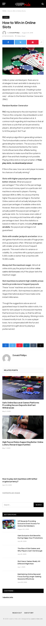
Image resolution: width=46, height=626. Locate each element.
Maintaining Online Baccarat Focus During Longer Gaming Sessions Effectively (29, 576)
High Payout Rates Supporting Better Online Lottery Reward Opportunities (22, 443)
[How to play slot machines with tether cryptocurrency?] (23, 464)
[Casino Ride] (23, 4)
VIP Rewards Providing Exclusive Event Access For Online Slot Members (29, 523)
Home (4, 11)
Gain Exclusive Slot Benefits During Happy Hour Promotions (30, 536)
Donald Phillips (14, 33)
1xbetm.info (7, 597)
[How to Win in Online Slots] (23, 61)
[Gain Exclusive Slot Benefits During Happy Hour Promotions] (8, 538)
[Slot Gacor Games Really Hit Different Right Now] (8, 564)
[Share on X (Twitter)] (20, 42)
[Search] (42, 4)
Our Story (29, 613)
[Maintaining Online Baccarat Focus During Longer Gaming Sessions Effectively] (8, 577)
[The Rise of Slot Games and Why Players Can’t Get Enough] (8, 551)
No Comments (8, 36)
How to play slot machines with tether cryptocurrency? (19, 480)
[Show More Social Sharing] (41, 42)
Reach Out (17, 613)
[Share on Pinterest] (33, 42)
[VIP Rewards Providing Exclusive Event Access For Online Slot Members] (8, 524)
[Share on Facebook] (8, 42)
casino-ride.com (37, 619)
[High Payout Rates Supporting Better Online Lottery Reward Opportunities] (23, 427)
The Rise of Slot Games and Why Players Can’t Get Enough (30, 549)
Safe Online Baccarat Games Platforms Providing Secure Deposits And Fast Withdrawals (20, 405)
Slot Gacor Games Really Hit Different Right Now (29, 562)
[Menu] (3, 4)
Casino (5, 17)
